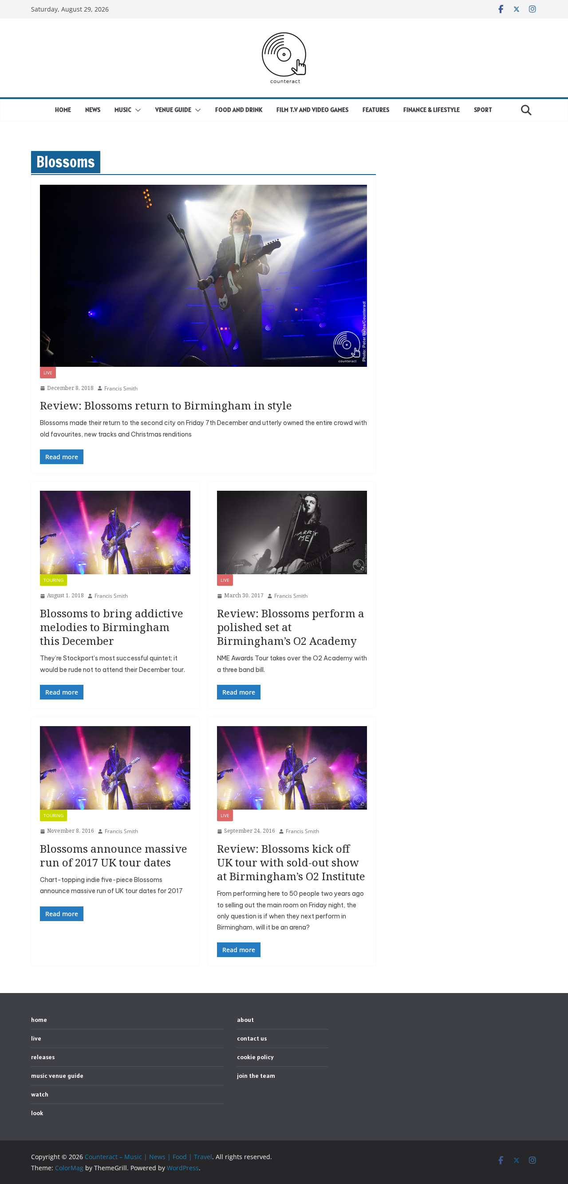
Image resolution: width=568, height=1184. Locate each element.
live (47, 373)
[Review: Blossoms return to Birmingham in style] (203, 276)
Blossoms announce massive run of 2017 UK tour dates (113, 855)
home (63, 110)
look (37, 1113)
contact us (252, 1038)
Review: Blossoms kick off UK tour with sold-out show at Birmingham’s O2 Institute (291, 862)
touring (53, 580)
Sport (483, 110)
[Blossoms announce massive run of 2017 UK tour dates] (115, 768)
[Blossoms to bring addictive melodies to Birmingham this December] (115, 532)
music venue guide (57, 1076)
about (245, 1020)
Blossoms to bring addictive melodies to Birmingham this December (111, 627)
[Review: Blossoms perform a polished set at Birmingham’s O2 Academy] (292, 532)
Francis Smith (121, 388)
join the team (256, 1076)
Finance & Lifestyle (431, 110)
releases (43, 1057)
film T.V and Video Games (312, 110)
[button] (136, 110)
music (122, 110)
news (92, 110)
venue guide (173, 110)
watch (39, 1094)
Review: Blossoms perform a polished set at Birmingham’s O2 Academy (290, 627)
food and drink (238, 110)
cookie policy (255, 1057)
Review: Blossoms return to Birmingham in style (166, 405)
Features (376, 110)
